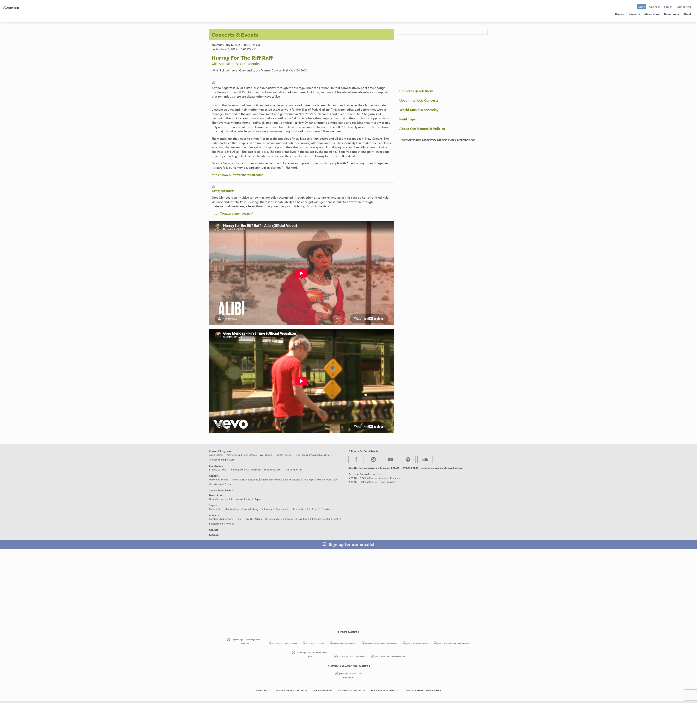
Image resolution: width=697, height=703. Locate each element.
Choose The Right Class (221, 459)
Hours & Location (218, 499)
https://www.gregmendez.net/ (232, 213)
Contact (213, 529)
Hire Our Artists (253, 519)
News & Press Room (298, 519)
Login (641, 7)
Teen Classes (250, 455)
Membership (683, 7)
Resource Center (321, 519)
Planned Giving (250, 509)
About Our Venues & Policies (422, 128)
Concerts (634, 14)
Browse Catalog (217, 469)
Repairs (258, 499)
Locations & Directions (221, 519)
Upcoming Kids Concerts (419, 100)
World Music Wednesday (418, 109)
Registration (216, 466)
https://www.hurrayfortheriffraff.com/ (237, 175)
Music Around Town (327, 479)
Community (671, 14)
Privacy (230, 523)
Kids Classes (233, 455)
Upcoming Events (218, 479)
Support (213, 505)
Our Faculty (302, 455)
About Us (214, 515)
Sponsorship (282, 509)
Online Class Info (320, 455)
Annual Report (300, 509)
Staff (336, 519)
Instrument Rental (241, 499)
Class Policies (253, 469)
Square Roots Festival (221, 490)
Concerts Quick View (416, 90)
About (687, 14)
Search (668, 7)
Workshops (266, 455)
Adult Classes (216, 455)
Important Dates (273, 469)
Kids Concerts (292, 479)
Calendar (654, 7)
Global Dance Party (271, 479)
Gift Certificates (293, 469)
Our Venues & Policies (221, 484)
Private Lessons (284, 455)
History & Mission (274, 519)
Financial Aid (236, 469)
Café (239, 519)
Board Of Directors (321, 509)
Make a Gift (215, 509)
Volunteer (267, 509)
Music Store (652, 14)
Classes (619, 14)
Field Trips (407, 119)
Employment (216, 523)
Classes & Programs (220, 451)
